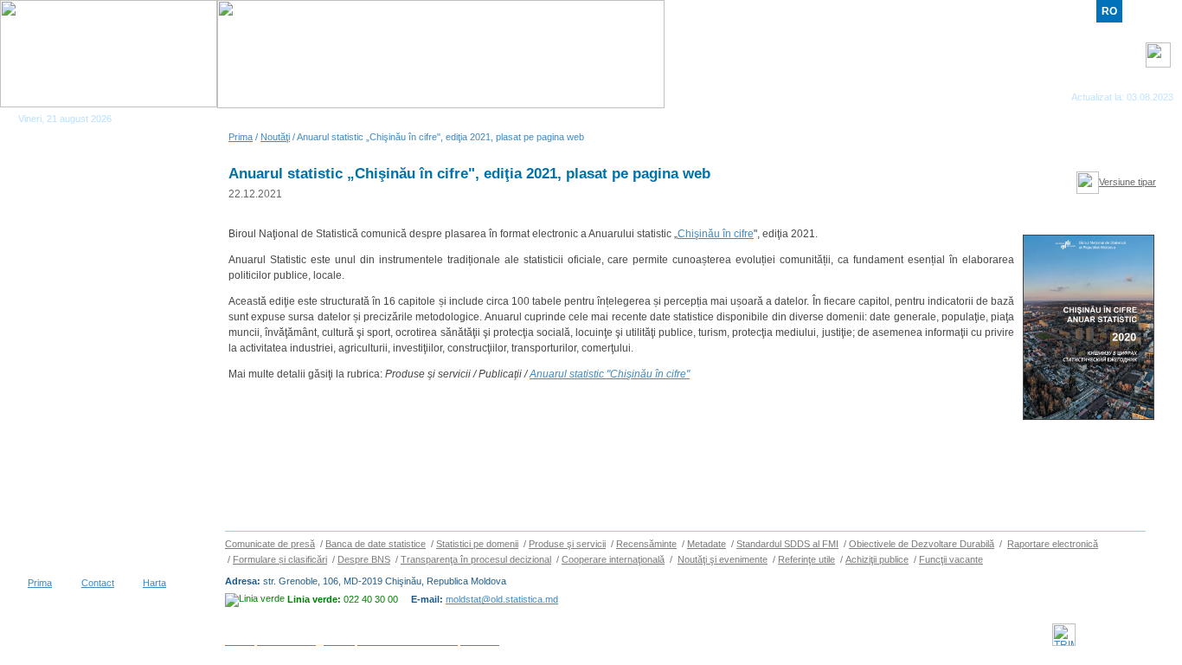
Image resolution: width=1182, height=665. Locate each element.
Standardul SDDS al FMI (787, 544)
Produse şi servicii (567, 544)
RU (1135, 11)
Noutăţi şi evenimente (723, 559)
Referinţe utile (806, 559)
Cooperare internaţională (613, 559)
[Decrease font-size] (1140, 144)
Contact (97, 583)
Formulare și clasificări (280, 559)
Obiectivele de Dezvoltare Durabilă (921, 544)
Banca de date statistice (375, 544)
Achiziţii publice (877, 559)
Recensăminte (646, 544)
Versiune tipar (1127, 182)
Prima (240, 137)
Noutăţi (275, 137)
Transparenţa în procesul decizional (476, 559)
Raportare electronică (1052, 544)
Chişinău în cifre (716, 234)
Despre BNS (363, 559)
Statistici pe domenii (477, 544)
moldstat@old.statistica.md (502, 599)
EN (1160, 11)
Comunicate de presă (270, 544)
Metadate (706, 544)
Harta (154, 583)
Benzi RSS (1150, 86)
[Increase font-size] (1124, 144)
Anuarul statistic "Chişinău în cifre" (610, 374)
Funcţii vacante (951, 559)
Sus (1164, 550)
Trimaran (1141, 634)
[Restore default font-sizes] (1157, 144)
